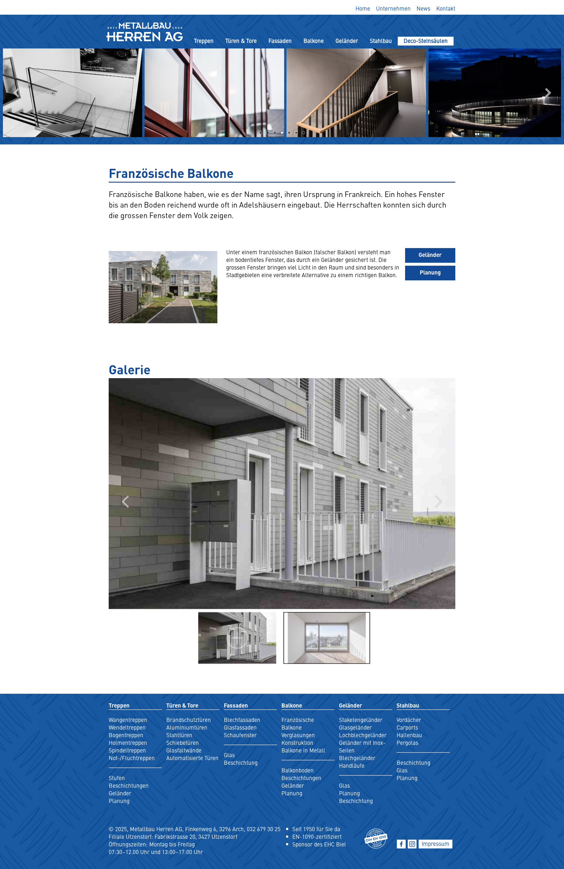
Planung (430, 272)
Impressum (435, 843)
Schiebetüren (182, 742)
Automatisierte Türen (192, 758)
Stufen (117, 778)
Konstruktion (297, 742)
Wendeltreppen (127, 727)
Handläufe (352, 765)
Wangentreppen (128, 719)
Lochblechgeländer (363, 735)
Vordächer (409, 719)
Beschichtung (241, 762)
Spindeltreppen (127, 750)
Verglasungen (298, 735)
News (423, 8)
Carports (407, 727)
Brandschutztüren (188, 719)
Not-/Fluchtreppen (132, 758)
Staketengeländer (360, 719)
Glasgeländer (355, 727)
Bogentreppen (126, 735)
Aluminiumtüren (186, 727)
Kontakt (445, 8)
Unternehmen (393, 8)
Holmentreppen (128, 742)
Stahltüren (179, 735)
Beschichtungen (129, 785)
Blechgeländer (357, 758)
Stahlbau (381, 40)
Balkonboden (297, 770)
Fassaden (280, 40)
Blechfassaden (242, 719)
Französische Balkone (297, 723)
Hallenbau (409, 735)
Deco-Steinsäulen (426, 40)
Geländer (346, 40)
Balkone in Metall (303, 750)
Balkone (313, 40)
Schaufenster (240, 735)
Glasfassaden (240, 727)
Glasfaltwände (184, 750)
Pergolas (407, 742)
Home (362, 8)
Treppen (204, 40)
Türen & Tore (241, 40)
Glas (229, 755)
